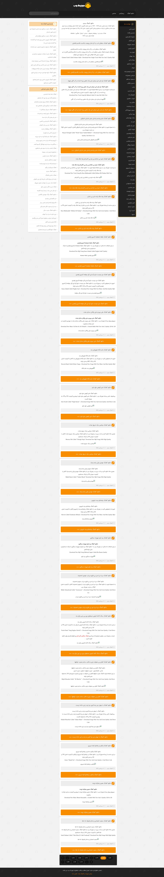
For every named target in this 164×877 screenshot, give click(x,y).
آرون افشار (132, 41)
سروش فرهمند (131, 191)
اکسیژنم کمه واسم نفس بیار (48, 203)
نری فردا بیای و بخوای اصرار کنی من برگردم (44, 218)
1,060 (79, 858)
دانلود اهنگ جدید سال (50, 210)
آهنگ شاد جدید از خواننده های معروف (45, 183)
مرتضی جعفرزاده (130, 75)
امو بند (133, 122)
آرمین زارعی (131, 48)
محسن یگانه (131, 33)
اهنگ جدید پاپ (102, 33)
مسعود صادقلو (130, 79)
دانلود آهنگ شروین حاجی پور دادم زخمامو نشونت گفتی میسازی (44, 81)
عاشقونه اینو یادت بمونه (49, 152)
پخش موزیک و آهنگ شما (85, 874)
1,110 (81, 862)
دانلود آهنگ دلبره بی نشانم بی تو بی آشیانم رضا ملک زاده (93, 159)
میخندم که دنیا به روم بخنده (48, 164)
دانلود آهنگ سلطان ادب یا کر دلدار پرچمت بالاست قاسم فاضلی (91, 43)
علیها (133, 214)
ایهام (133, 68)
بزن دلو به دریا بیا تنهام (49, 214)
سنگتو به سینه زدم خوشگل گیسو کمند (45, 144)
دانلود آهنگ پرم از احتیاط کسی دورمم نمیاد (44, 61)
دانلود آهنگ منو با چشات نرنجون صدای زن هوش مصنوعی (44, 55)
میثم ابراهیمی (131, 133)
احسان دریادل (131, 176)
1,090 (68, 862)
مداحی (114, 13)
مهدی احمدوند (130, 153)
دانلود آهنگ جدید (88, 23)
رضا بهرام (132, 56)
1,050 (73, 858)
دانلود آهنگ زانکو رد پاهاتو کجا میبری (99, 746)
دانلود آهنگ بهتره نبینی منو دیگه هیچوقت (44, 69)
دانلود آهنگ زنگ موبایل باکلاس (47, 194)
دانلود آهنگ (130, 13)
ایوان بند (132, 52)
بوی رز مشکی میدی (50, 160)
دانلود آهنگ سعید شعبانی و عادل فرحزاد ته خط (96, 821)
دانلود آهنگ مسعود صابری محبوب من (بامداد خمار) (43, 48)
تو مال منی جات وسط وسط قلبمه (46, 191)
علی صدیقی (131, 137)
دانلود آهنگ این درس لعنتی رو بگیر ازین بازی (43, 65)
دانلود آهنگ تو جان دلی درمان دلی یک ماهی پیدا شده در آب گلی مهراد (89, 81)
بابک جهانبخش (130, 118)
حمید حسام (131, 207)
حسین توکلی (131, 83)
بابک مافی (132, 172)
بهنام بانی (132, 60)
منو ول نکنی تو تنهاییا (49, 133)
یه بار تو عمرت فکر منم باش (48, 206)
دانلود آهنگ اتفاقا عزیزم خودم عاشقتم (45, 102)
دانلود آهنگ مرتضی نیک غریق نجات (100, 425)
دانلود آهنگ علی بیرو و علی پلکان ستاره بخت (97, 312)
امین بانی (132, 29)
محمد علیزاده (131, 44)
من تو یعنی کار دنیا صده (49, 117)
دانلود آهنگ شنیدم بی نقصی (48, 121)
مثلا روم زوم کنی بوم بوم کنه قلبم (46, 226)
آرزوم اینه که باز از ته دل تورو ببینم (46, 140)
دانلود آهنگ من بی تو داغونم (48, 125)
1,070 (86, 858)
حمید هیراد (131, 164)
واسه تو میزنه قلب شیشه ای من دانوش (45, 179)
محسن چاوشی (130, 141)
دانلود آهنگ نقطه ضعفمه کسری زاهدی (99, 237)
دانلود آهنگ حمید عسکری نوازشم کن (45, 36)
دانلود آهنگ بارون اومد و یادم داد (46, 113)
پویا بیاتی (132, 114)
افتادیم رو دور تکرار (50, 222)
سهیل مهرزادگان (130, 110)
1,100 (74, 862)
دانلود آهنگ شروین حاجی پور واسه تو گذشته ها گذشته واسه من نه (43, 41)
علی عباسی (131, 187)
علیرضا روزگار (131, 145)
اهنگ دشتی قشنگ (50, 175)
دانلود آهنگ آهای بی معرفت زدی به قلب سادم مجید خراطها (93, 662)
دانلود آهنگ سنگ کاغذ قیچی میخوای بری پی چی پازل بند (93, 616)
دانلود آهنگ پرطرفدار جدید (48, 129)
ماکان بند (132, 102)
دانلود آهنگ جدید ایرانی (49, 156)
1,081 (109, 858)
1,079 (96, 858)
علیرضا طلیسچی (130, 37)
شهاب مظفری (131, 99)
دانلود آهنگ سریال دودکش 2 (48, 110)
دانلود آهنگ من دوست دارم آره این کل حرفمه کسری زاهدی (93, 275)
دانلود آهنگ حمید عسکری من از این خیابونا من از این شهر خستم (43, 30)
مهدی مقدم (131, 195)
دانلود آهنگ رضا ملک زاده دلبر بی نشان (99, 197)
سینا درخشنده (131, 106)
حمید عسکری (131, 64)
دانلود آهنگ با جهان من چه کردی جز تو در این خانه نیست (93, 705)
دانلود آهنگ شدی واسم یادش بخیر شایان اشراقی (96, 119)
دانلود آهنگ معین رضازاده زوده (101, 783)
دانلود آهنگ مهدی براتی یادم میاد (101, 463)
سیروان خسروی (130, 168)
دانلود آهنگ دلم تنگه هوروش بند (101, 350)
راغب (133, 87)
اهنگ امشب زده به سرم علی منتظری (45, 148)
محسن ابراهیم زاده (129, 71)
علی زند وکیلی (131, 126)
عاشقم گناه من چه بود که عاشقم (47, 98)
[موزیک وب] (82, 5)
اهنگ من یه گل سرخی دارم (48, 187)
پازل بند (132, 180)
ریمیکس (121, 13)
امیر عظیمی (131, 203)
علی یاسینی (131, 91)
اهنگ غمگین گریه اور (82, 636)
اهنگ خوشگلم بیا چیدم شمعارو (47, 230)
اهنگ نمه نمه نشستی (50, 94)
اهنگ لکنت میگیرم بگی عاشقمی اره (46, 106)
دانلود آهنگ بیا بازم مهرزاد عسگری (100, 538)
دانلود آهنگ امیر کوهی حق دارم (101, 388)
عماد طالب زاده (130, 199)
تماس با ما (74, 874)
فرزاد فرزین (131, 160)
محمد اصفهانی (130, 183)
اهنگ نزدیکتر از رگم (50, 167)
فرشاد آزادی (131, 129)
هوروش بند (131, 95)
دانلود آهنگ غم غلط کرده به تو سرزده (45, 137)
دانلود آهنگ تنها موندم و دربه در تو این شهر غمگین (43, 74)
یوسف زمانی (131, 149)
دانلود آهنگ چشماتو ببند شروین (101, 500)
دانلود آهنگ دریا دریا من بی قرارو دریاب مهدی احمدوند (94, 576)
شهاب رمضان (131, 156)
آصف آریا (132, 211)
